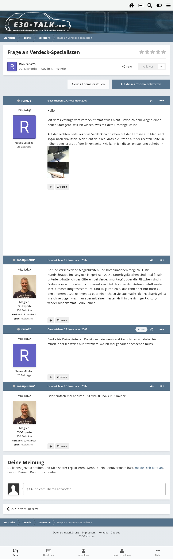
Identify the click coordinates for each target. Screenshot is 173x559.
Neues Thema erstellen (88, 84)
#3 (152, 329)
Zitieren (62, 186)
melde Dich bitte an (149, 468)
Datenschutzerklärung (66, 532)
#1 (152, 101)
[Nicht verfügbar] (58, 154)
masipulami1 (26, 260)
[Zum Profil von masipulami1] (24, 286)
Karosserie (58, 69)
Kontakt (103, 532)
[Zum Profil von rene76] (12, 66)
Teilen (129, 66)
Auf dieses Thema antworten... (52, 489)
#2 (152, 260)
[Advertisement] (86, 223)
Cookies (115, 532)
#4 (152, 386)
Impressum (89, 532)
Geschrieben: (67, 100)
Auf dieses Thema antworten (140, 84)
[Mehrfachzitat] (50, 187)
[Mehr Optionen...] (161, 100)
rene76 (30, 64)
